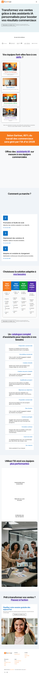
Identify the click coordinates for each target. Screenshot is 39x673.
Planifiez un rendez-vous (19, 614)
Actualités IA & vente (7, 662)
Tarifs (25, 657)
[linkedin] (5, 672)
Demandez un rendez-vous (9, 25)
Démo (5, 663)
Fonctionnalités (27, 655)
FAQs (5, 665)
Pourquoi (26, 654)
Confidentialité (16, 662)
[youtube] (7, 672)
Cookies (15, 663)
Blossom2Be (12, 669)
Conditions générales (17, 660)
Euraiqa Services (17, 654)
